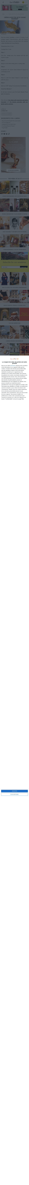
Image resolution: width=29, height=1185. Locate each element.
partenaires (12, 365)
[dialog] (14, 770)
